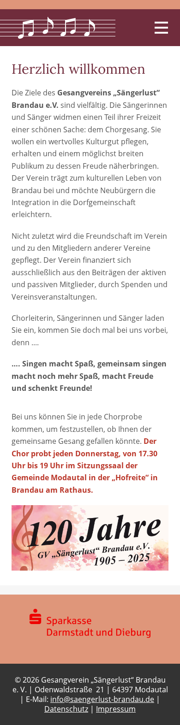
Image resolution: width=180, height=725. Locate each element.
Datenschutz (66, 709)
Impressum (116, 709)
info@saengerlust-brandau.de (102, 699)
